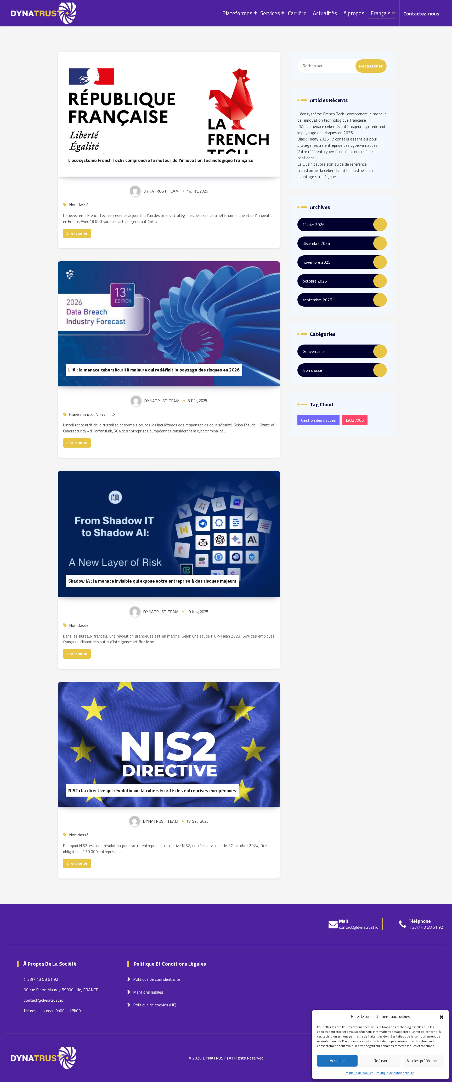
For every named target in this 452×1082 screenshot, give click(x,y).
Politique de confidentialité (395, 1072)
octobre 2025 (315, 281)
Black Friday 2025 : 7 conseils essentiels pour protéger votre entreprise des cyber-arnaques (337, 142)
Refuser (380, 1061)
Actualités (325, 13)
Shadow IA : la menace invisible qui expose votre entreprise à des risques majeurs (152, 580)
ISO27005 (355, 420)
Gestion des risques (318, 420)
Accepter (337, 1061)
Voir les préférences (423, 1061)
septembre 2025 (317, 300)
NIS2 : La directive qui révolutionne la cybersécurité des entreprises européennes (152, 790)
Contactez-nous (421, 13)
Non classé (78, 204)
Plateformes (237, 13)
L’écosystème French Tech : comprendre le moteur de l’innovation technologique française (160, 160)
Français (380, 13)
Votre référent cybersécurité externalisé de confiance (335, 154)
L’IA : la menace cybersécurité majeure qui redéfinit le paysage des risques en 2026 (154, 369)
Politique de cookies (359, 1072)
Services (270, 13)
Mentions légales (148, 992)
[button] (441, 1016)
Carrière (297, 13)
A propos (353, 13)
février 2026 (314, 224)
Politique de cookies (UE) (154, 1005)
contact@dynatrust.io (423, 927)
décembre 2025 (316, 243)
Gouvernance (80, 414)
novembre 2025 (317, 262)
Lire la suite (77, 233)
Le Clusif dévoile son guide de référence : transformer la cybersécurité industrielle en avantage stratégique (335, 170)
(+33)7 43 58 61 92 (361, 927)
